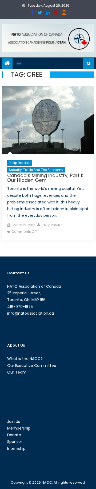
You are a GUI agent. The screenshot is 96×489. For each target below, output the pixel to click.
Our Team (16, 372)
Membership (18, 428)
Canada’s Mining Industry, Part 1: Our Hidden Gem (45, 177)
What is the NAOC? (25, 358)
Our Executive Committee (31, 365)
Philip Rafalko (19, 163)
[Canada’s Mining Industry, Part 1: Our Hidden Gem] (48, 120)
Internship (16, 448)
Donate (14, 435)
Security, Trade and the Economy (36, 169)
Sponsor (14, 441)
